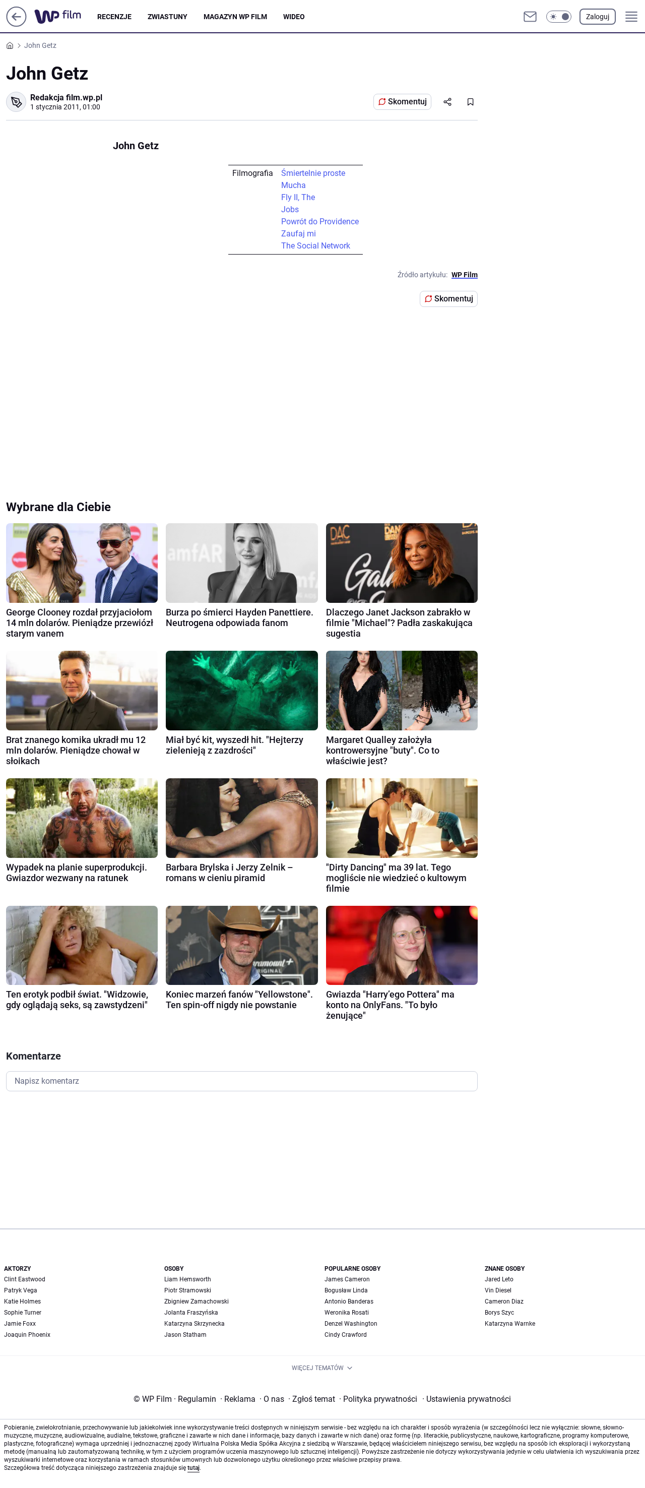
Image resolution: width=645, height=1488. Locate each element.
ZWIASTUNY (167, 17)
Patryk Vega (20, 1290)
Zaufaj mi (298, 233)
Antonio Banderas (349, 1301)
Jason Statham (185, 1334)
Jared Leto (499, 1279)
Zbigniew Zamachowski (196, 1301)
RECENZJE (114, 17)
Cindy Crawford (346, 1334)
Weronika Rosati (347, 1312)
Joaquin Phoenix (27, 1334)
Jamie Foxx (20, 1323)
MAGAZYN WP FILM (235, 17)
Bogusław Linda (346, 1290)
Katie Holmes (22, 1301)
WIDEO (294, 17)
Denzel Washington (351, 1323)
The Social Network (315, 246)
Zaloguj (597, 17)
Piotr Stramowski (187, 1290)
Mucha (293, 185)
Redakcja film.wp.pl (66, 97)
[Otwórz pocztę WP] (530, 17)
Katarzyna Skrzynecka (194, 1323)
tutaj (193, 1467)
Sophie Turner (22, 1312)
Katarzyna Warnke (510, 1323)
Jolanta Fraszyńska (191, 1312)
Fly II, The (298, 197)
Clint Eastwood (24, 1279)
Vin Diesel (498, 1290)
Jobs (290, 209)
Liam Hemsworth (187, 1279)
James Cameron (347, 1279)
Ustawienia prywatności (466, 1399)
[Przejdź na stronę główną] (16, 24)
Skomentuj (407, 101)
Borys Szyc (499, 1312)
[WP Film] (65, 17)
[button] (558, 17)
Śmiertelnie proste (313, 173)
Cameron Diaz (504, 1301)
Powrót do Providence (320, 221)
